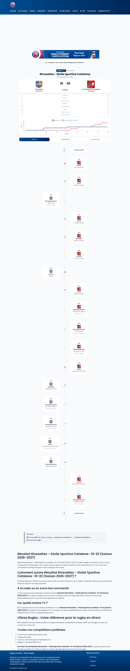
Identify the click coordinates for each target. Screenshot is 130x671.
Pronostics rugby (48, 662)
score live (24, 659)
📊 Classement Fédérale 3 (61, 537)
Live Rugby (57, 662)
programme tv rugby (17, 664)
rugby (39, 662)
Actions (34, 139)
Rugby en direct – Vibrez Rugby (22, 653)
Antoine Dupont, (15, 662)
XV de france (33, 659)
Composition (65, 139)
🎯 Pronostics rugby (33, 540)
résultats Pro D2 (27, 657)
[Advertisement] (65, 28)
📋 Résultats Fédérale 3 (81, 537)
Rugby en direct (15, 659)
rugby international (52, 659)
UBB (35, 662)
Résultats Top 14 (15, 657)
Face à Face (95, 139)
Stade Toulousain (27, 662)
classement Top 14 (39, 657)
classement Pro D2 (53, 657)
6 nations (41, 659)
